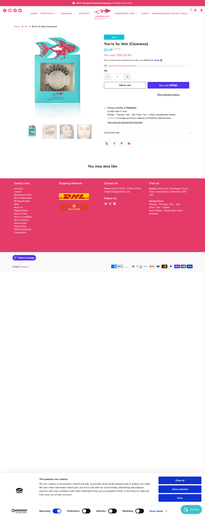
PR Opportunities (22, 201)
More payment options (168, 94)
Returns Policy (20, 213)
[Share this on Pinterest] (122, 143)
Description (111, 132)
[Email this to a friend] (129, 143)
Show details (156, 511)
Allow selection (180, 489)
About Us (18, 207)
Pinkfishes (24, 267)
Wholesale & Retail (22, 195)
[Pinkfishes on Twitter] (106, 204)
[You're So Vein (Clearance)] (57, 78)
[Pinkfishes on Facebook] (5, 11)
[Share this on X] (107, 143)
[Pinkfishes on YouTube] (20, 11)
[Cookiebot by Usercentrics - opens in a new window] (19, 511)
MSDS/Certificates (22, 229)
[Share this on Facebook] (114, 143)
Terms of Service (21, 220)
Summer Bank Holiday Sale (169, 13)
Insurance (18, 188)
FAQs (16, 204)
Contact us (112, 118)
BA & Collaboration (23, 198)
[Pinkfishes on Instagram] (10, 11)
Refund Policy (20, 223)
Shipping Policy (21, 210)
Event (145, 13)
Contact (84, 13)
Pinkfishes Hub (124, 13)
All (25, 26)
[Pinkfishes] (102, 13)
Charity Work (20, 232)
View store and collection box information (125, 122)
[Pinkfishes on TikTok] (15, 11)
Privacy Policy (20, 226)
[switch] (86, 511)
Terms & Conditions (23, 217)
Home (33, 13)
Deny (180, 498)
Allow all (179, 480)
